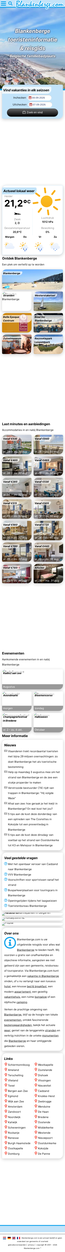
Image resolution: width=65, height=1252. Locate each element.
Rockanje (13, 1132)
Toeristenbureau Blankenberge (27, 905)
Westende (44, 1132)
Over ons (11, 933)
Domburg (13, 1153)
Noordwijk (14, 1117)
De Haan (43, 1111)
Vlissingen (44, 1080)
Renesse (13, 1138)
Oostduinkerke (47, 1143)
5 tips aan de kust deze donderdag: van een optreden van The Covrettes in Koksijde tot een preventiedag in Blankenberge (32, 821)
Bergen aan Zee (18, 1090)
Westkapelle (45, 1064)
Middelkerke (45, 1127)
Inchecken (20, 97)
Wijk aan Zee (16, 1101)
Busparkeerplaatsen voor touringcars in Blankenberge (33, 893)
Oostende (44, 1122)
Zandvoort (14, 1111)
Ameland (13, 1070)
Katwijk (12, 1122)
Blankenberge (25, 950)
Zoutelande (45, 1070)
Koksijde (43, 1148)
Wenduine (44, 1106)
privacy (31, 1245)
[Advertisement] (32, 152)
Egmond (13, 1096)
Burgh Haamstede (19, 1143)
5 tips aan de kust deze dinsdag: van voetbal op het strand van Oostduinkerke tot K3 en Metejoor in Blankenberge (33, 840)
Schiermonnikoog (19, 1064)
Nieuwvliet (44, 1085)
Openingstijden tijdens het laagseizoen (32, 900)
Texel (11, 1085)
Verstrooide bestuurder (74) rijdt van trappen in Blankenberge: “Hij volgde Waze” (31, 793)
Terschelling (15, 1075)
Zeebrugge (44, 1101)
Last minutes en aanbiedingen (26, 424)
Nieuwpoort (45, 1138)
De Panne (44, 1153)
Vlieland (13, 1080)
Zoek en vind (35, 112)
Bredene (43, 1117)
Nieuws (10, 745)
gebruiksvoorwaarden (17, 1245)
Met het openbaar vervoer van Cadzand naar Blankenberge (33, 866)
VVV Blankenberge (19, 874)
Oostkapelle (15, 1148)
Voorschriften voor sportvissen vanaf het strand (33, 882)
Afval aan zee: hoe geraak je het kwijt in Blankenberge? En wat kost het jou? (33, 806)
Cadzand (43, 1090)
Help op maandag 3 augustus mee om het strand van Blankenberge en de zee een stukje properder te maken (34, 777)
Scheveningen (17, 1127)
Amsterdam (15, 1106)
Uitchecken (20, 104)
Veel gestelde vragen (21, 858)
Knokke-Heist (46, 1096)
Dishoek (43, 1075)
